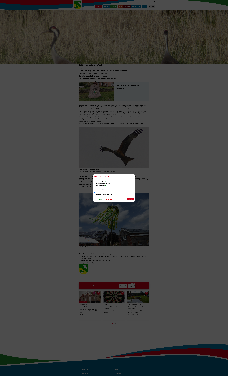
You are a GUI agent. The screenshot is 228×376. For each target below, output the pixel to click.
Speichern (130, 199)
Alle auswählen (99, 199)
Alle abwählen (109, 199)
